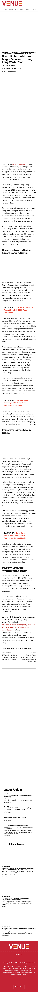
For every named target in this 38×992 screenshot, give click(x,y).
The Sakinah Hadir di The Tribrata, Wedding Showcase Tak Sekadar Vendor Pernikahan (18, 827)
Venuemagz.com (19, 164)
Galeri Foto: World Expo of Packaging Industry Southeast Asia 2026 (17, 808)
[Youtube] (24, 981)
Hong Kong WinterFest (24, 648)
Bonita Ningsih (10, 72)
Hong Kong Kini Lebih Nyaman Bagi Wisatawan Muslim (19, 929)
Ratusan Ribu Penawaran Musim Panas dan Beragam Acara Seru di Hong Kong (18, 869)
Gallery (6, 806)
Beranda (5, 52)
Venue (5, 793)
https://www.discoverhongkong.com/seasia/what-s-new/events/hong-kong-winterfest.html (18, 627)
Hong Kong (11, 648)
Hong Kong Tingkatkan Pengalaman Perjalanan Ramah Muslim (15, 899)
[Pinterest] (13, 76)
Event (13, 65)
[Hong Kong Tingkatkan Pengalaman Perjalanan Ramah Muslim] (19, 886)
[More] (23, 76)
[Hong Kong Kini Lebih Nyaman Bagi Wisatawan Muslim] (19, 916)
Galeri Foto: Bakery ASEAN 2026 (15, 817)
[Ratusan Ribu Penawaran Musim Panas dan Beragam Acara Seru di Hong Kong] (19, 856)
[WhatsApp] (18, 76)
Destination (14, 52)
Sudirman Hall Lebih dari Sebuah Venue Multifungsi (18, 796)
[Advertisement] (19, 33)
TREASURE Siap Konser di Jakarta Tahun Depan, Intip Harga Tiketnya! (10, 657)
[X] (9, 76)
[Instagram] (17, 981)
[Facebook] (4, 76)
